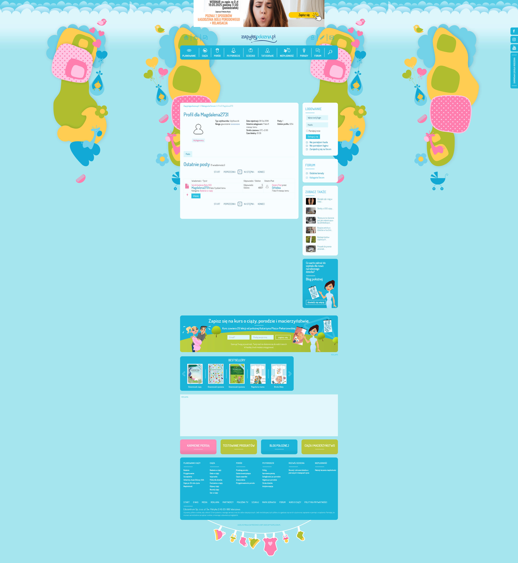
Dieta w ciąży (214, 473)
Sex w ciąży (214, 493)
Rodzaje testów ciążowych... (323, 238)
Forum (282, 502)
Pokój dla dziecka (216, 480)
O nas (195, 502)
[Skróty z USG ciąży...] (311, 210)
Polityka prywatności (315, 502)
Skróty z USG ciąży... (325, 208)
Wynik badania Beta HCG (202, 185)
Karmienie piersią (268, 473)
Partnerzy (228, 502)
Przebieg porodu (242, 470)
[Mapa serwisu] (322, 37)
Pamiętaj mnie (314, 130)
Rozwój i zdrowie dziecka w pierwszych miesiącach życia (299, 471)
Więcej (196, 196)
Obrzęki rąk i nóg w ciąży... (324, 200)
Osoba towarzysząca (243, 473)
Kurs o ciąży (295, 502)
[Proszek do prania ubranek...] (311, 248)
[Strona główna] (186, 37)
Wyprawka (213, 476)
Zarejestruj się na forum (320, 149)
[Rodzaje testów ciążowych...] (311, 239)
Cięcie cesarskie (241, 476)
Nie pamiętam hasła (319, 142)
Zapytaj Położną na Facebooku (514, 31)
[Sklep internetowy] (196, 37)
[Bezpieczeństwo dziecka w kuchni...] (311, 230)
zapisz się (283, 337)
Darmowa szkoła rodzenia (514, 70)
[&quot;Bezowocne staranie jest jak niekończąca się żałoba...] (311, 220)
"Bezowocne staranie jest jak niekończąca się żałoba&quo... (325, 220)
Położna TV (242, 502)
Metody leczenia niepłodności (325, 470)
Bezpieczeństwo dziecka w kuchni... (324, 229)
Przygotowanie (188, 473)
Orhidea (276, 188)
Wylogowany (198, 140)
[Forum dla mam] (205, 37)
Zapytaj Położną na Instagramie (514, 39)
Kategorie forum (317, 177)
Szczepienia (187, 476)
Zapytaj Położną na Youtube (514, 47)
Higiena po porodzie (269, 480)
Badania (186, 470)
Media (204, 502)
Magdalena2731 (200, 188)
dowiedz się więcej (316, 302)
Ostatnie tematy (317, 173)
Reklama (215, 502)
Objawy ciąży (214, 486)
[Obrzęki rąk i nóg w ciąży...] (311, 201)
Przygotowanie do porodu (245, 483)
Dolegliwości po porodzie (271, 476)
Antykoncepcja (267, 486)
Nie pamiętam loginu (319, 145)
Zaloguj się (313, 136)
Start (186, 502)
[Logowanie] (313, 37)
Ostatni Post (277, 185)
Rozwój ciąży (214, 489)
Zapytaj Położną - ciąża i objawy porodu (259, 38)
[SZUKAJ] (329, 52)
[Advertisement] (259, 80)
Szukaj (255, 502)
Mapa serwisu (269, 502)
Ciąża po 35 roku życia (191, 483)
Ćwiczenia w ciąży (216, 483)
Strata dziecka (267, 483)
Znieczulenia (240, 480)
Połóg (264, 470)
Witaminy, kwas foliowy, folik (193, 480)
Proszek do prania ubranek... (324, 247)
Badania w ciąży (206, 190)
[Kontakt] (332, 37)
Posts (188, 154)
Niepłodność (187, 486)
